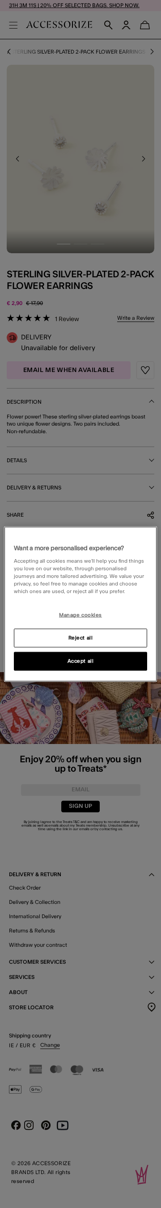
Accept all (81, 661)
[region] (80, 604)
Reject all (80, 637)
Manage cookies (80, 615)
